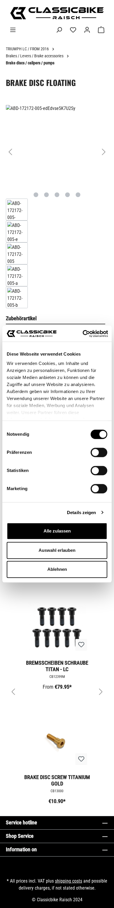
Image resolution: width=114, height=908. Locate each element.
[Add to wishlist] (81, 645)
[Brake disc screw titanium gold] (57, 740)
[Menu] (13, 30)
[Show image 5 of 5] (78, 194)
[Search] (59, 30)
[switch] (99, 452)
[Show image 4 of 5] (67, 194)
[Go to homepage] (57, 13)
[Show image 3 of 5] (57, 194)
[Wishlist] (73, 30)
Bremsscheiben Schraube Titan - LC (57, 666)
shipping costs (68, 881)
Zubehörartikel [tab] (21, 318)
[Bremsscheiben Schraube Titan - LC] (57, 626)
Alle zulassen (57, 530)
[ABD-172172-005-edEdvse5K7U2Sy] (57, 146)
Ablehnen (57, 569)
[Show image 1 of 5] (36, 194)
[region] (57, 206)
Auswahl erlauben (57, 550)
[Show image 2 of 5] (46, 194)
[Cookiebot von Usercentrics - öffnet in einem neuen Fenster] (82, 333)
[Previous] (10, 151)
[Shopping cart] (101, 30)
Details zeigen (81, 512)
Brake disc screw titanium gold (57, 780)
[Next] (103, 151)
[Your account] (87, 30)
